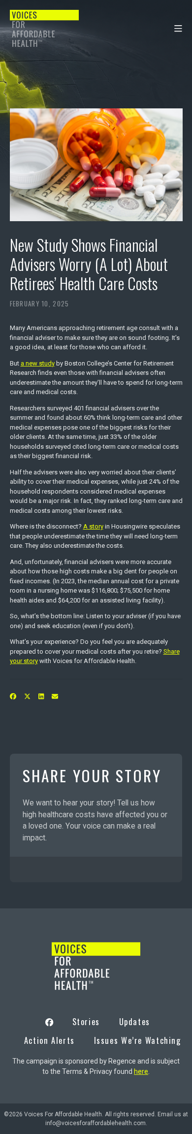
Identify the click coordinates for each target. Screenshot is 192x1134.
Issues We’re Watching (137, 1040)
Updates (134, 1022)
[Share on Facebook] (12, 696)
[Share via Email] (54, 696)
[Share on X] (27, 696)
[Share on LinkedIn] (41, 696)
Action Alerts (49, 1040)
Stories (86, 1022)
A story (93, 526)
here (141, 1071)
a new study (38, 363)
